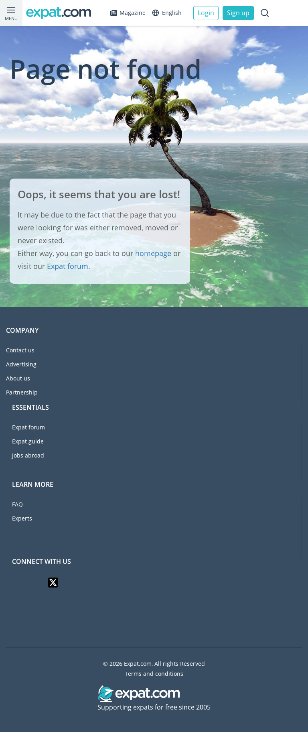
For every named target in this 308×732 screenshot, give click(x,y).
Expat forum (67, 266)
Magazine (133, 12)
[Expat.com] (62, 13)
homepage (153, 253)
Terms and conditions (154, 673)
